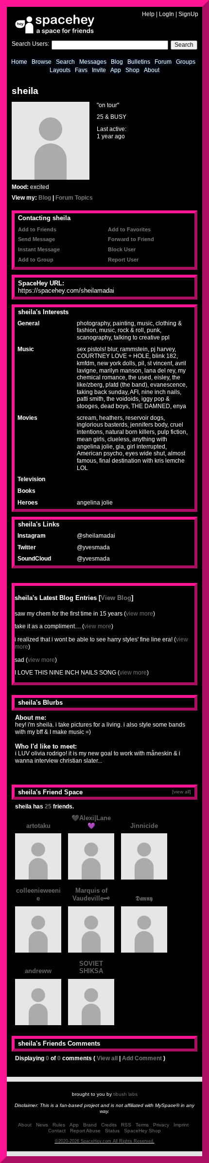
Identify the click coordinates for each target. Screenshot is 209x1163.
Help (148, 14)
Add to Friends (37, 229)
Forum (163, 61)
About (151, 70)
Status (112, 1130)
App (115, 70)
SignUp (188, 14)
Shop (132, 70)
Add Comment (142, 1058)
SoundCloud (34, 558)
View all (107, 1058)
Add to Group (35, 260)
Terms (142, 1124)
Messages (92, 61)
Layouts (60, 70)
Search (183, 44)
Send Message (36, 239)
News (42, 1124)
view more (139, 613)
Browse (42, 61)
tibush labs (125, 1094)
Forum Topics (74, 197)
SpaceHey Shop (142, 1130)
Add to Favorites (129, 229)
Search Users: (30, 43)
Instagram (31, 535)
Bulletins (138, 61)
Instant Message (39, 249)
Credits (109, 1124)
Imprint (181, 1124)
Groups (185, 61)
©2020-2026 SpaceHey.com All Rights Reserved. (105, 1141)
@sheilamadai (96, 535)
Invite (99, 70)
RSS (126, 1124)
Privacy (161, 1124)
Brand (90, 1124)
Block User (122, 249)
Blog (117, 61)
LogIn (166, 14)
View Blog (116, 597)
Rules (58, 1124)
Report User (123, 260)
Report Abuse (85, 1130)
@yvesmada (93, 547)
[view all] (181, 791)
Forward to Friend (131, 239)
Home (19, 61)
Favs (81, 70)
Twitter (26, 547)
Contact (57, 1130)
